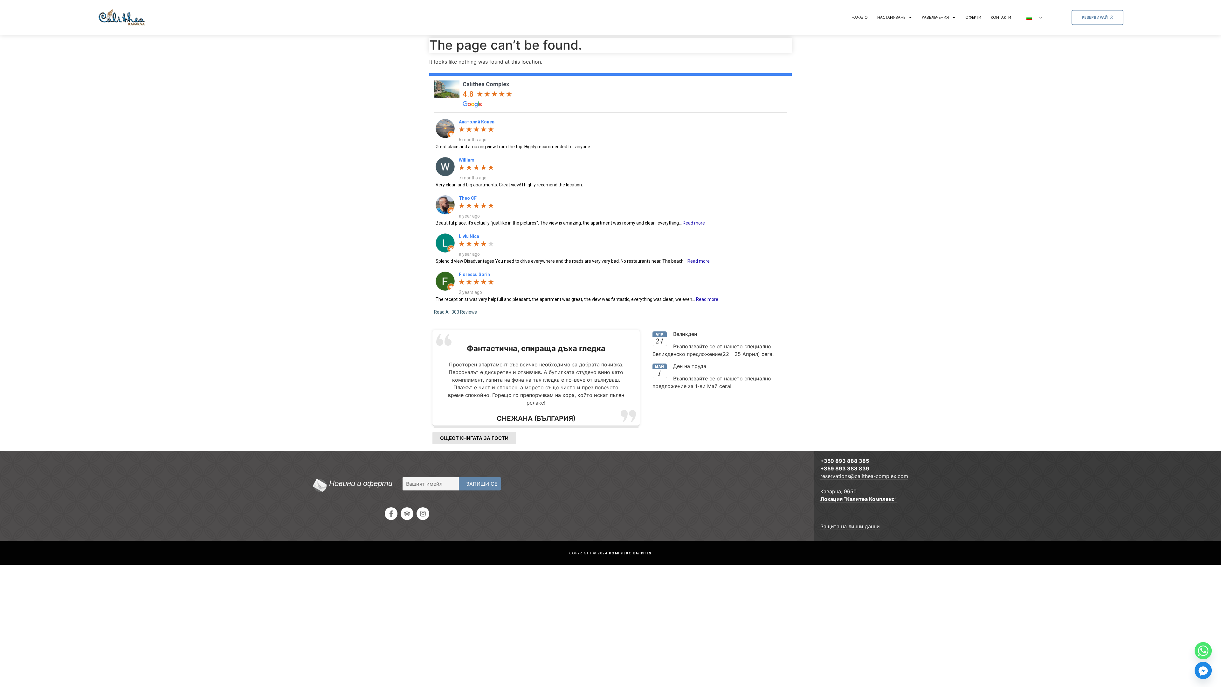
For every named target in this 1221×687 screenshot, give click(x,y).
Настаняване (891, 17)
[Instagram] (423, 513)
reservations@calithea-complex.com (864, 476)
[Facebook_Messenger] (1203, 670)
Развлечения (935, 17)
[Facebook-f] (391, 513)
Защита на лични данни (850, 526)
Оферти (973, 17)
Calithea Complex (486, 84)
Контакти (1001, 17)
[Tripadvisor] (407, 513)
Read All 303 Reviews (455, 312)
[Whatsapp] (1203, 650)
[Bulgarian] (1032, 18)
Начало (860, 17)
